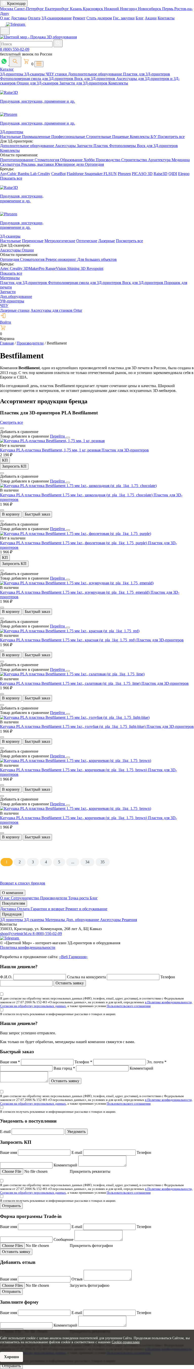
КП (5, 460)
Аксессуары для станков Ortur (56, 310)
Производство (108, 160)
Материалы (10, 278)
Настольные (11, 136)
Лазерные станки (15, 310)
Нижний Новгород (121, 9)
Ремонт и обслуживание (86, 909)
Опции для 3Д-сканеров (38, 83)
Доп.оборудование (16, 296)
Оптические (86, 241)
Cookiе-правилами (126, 1342)
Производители (54, 898)
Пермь (168, 9)
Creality (44, 174)
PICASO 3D (142, 174)
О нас (5, 18)
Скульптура (10, 164)
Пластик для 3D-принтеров (125, 450)
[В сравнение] (2, 428)
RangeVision (56, 268)
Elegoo (183, 174)
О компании (12, 893)
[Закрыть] (68, 437)
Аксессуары (66, 146)
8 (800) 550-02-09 (14, 49)
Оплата (34, 18)
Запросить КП (14, 466)
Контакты (166, 18)
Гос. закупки (124, 18)
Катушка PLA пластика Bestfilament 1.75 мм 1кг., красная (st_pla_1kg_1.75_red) (68, 640)
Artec (5, 268)
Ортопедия (94, 164)
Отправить (11, 1206)
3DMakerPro (34, 268)
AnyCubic (9, 174)
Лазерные (106, 241)
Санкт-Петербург (29, 9)
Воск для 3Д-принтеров (95, 78)
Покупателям (13, 903)
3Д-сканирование (56, 18)
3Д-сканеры (35, 74)
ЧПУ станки (57, 74)
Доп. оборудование (83, 920)
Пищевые (121, 136)
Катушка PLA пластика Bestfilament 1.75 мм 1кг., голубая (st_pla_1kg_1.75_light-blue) (73, 726)
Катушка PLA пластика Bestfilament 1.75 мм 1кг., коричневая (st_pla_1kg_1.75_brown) (74, 770)
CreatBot (58, 174)
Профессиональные (68, 136)
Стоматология (47, 160)
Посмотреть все (171, 136)
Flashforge (76, 174)
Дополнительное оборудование (95, 74)
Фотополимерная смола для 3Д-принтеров (37, 78)
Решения (129, 920)
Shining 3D (77, 268)
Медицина (181, 160)
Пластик (101, 146)
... (72, 862)
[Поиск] (15, 61)
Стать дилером (99, 18)
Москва (7, 9)
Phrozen (124, 174)
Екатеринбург (57, 9)
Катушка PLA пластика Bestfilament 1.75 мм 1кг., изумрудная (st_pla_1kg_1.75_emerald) (75, 592)
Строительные (99, 136)
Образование (72, 160)
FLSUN (110, 174)
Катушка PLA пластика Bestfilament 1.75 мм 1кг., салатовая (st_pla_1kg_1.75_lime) (70, 683)
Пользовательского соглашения (129, 1006)
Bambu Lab (28, 174)
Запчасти (85, 146)
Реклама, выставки (38, 164)
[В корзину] (2, 510)
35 (103, 862)
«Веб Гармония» (73, 957)
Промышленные (36, 136)
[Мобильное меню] (5, 31)
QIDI (172, 174)
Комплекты (118, 83)
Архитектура (160, 160)
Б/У (154, 136)
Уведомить (76, 1131)
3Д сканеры (34, 920)
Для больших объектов (97, 259)
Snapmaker (94, 174)
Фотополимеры (123, 146)
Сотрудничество (25, 898)
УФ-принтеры (12, 301)
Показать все (11, 178)
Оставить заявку (70, 983)
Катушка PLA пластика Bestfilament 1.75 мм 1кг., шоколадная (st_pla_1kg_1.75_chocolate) (77, 495)
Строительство (134, 160)
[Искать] (58, 43)
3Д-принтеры (12, 74)
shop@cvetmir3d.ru (16, 933)
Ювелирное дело (70, 164)
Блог (140, 18)
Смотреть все (11, 422)
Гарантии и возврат (48, 909)
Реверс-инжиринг (61, 259)
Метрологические (59, 241)
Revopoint (95, 268)
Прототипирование (17, 160)
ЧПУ (4, 305)
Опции (28, 250)
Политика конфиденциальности (27, 947)
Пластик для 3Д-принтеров (146, 74)
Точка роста (79, 898)
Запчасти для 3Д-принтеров (83, 83)
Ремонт (79, 18)
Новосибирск (150, 9)
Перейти (58, 436)
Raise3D (160, 174)
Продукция (11, 914)
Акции (151, 18)
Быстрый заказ (37, 514)
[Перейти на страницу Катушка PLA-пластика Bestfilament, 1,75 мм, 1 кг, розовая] (52, 441)
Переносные (32, 241)
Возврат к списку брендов (22, 883)
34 (87, 862)
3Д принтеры (12, 920)
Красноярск (93, 9)
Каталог (7, 69)
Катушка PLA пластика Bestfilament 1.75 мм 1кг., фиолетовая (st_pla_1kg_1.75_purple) (74, 543)
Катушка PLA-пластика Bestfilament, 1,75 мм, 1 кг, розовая (51, 450)
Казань (76, 9)
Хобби (90, 160)
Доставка (19, 18)
